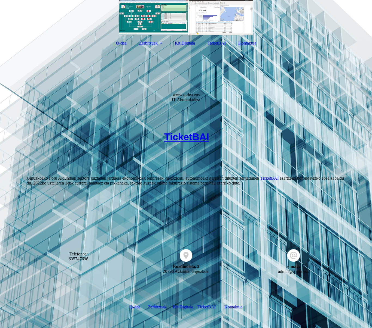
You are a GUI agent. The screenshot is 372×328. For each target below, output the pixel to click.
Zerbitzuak (148, 43)
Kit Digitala (185, 43)
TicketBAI (217, 43)
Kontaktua (247, 43)
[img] (186, 17)
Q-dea (121, 43)
